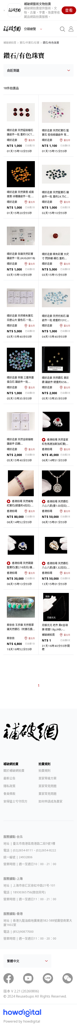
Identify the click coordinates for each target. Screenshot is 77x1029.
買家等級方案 (47, 778)
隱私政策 (9, 786)
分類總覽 (30, 29)
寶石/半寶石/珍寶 (29, 43)
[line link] (48, 978)
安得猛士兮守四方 (15, 801)
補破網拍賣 (9, 43)
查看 (69, 10)
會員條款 (9, 793)
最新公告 (9, 778)
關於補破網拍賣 (13, 770)
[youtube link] (28, 978)
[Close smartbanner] (4, 10)
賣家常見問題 (47, 793)
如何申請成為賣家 (50, 801)
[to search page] (62, 29)
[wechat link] (67, 978)
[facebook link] (8, 978)
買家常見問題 (47, 786)
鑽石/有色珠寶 (51, 43)
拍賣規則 (44, 770)
